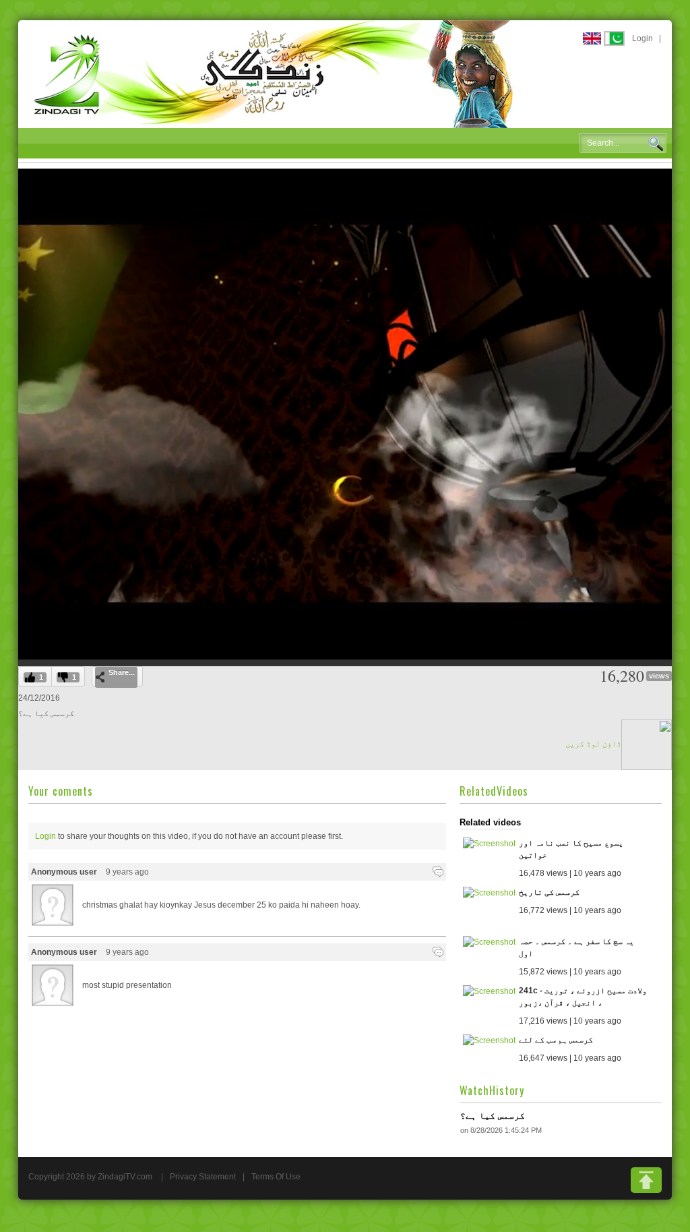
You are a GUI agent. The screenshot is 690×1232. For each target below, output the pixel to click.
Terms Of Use (276, 1176)
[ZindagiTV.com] (274, 73)
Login (642, 38)
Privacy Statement (203, 1176)
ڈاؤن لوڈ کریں (593, 744)
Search (655, 143)
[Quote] (438, 872)
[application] (345, 414)
